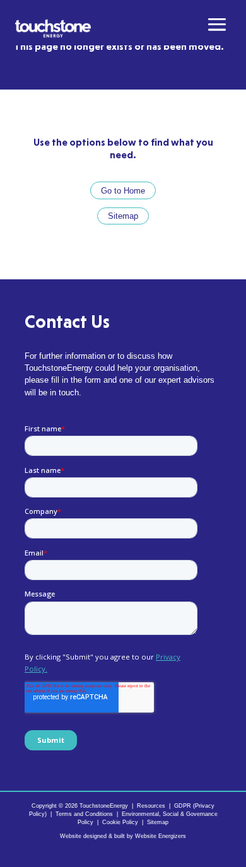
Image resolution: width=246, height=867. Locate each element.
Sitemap (123, 216)
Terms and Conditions (84, 814)
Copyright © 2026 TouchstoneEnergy (80, 806)
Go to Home (123, 190)
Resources (151, 806)
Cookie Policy (120, 822)
